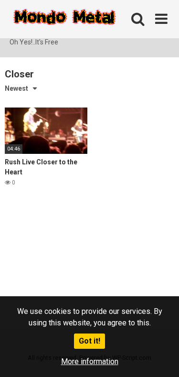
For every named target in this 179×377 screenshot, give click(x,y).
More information (89, 361)
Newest (16, 88)
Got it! (89, 340)
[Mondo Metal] (64, 18)
